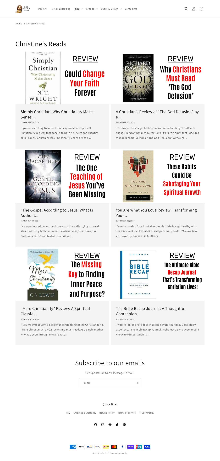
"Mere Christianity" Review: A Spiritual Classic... (55, 311)
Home (18, 23)
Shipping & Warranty (85, 412)
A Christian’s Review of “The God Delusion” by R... (157, 114)
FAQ (68, 412)
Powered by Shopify (118, 453)
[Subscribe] (137, 383)
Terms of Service (127, 412)
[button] (78, 8)
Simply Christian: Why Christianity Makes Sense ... (58, 114)
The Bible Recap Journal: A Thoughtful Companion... (150, 311)
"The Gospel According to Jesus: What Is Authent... (57, 212)
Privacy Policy (146, 412)
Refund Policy (107, 412)
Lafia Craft (104, 453)
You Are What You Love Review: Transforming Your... (156, 212)
